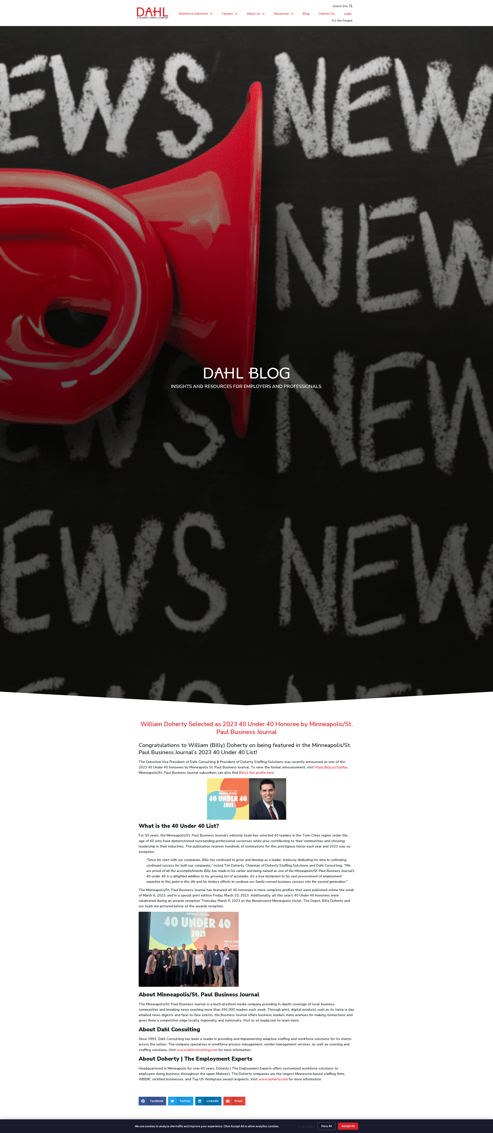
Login (348, 14)
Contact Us (327, 14)
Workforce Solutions (193, 14)
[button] (152, 1101)
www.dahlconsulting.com (197, 1050)
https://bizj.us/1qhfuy (330, 767)
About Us (253, 14)
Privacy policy (306, 1126)
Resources (281, 14)
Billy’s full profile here (256, 772)
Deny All (326, 1126)
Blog (306, 14)
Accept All (348, 1126)
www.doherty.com (273, 1079)
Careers (227, 14)
